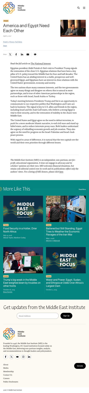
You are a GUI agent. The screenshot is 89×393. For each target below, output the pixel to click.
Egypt (5, 46)
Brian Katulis (7, 292)
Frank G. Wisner (8, 42)
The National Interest (41, 63)
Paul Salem (18, 42)
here (61, 171)
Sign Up (66, 315)
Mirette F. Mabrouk (53, 241)
